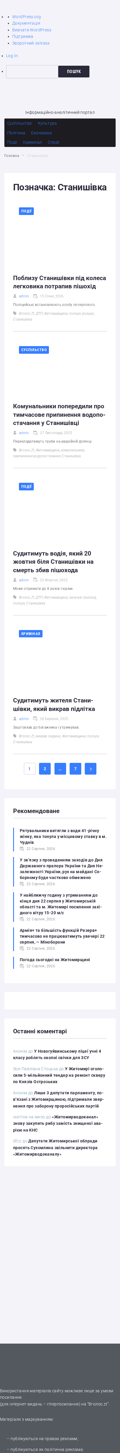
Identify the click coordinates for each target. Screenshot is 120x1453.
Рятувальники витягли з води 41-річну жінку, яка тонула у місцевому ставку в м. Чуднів (63, 836)
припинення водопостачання (36, 456)
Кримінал (30, 633)
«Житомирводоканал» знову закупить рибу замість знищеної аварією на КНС (58, 1123)
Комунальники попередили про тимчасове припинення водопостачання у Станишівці (59, 414)
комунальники (72, 450)
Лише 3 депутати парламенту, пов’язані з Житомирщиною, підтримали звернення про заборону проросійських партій (58, 1099)
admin (24, 296)
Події (26, 211)
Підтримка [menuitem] (22, 36)
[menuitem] (63, 71)
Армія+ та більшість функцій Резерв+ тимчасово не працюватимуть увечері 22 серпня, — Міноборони (62, 936)
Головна (11, 156)
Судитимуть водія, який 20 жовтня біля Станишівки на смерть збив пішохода (53, 562)
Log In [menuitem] (12, 55)
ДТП (39, 313)
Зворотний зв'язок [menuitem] (31, 43)
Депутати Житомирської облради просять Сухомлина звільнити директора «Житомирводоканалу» (55, 1147)
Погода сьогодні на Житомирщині (55, 959)
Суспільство (34, 350)
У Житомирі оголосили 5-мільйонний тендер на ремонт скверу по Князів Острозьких (59, 1075)
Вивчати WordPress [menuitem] (31, 30)
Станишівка (22, 319)
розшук (88, 313)
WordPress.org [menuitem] (26, 16)
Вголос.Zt (26, 313)
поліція (75, 313)
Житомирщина (56, 313)
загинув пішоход (82, 597)
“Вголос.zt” (98, 1404)
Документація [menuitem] (26, 23)
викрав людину (48, 736)
